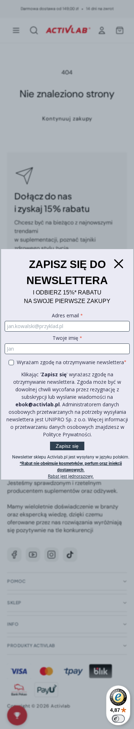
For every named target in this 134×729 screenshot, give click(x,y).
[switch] (118, 719)
